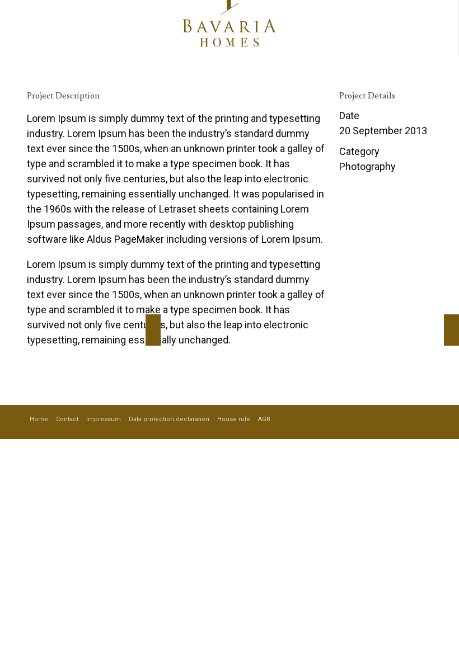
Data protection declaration (169, 419)
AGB (264, 419)
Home (39, 419)
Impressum (103, 419)
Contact (67, 419)
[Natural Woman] (451, 330)
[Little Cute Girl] (153, 330)
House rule (233, 419)
